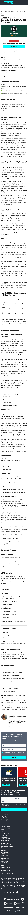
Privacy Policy (4, 822)
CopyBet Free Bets (5, 861)
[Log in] (26, 3)
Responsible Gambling (5, 826)
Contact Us (3, 816)
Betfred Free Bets (5, 858)
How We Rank (4, 817)
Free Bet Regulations (5, 828)
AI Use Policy (3, 825)
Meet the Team (4, 831)
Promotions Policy (4, 823)
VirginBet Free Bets (5, 855)
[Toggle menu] (1, 2)
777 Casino (3, 847)
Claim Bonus (14, 46)
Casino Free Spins (11, 7)
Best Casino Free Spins (6, 838)
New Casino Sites (4, 837)
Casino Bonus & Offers (5, 833)
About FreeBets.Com (5, 814)
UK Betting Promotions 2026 (7, 873)
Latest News (3, 829)
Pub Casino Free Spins (5, 843)
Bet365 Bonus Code (5, 853)
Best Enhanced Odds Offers (7, 869)
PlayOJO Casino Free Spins (6, 844)
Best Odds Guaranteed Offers (7, 872)
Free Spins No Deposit (5, 867)
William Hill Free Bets (5, 859)
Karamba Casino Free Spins (7, 846)
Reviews (2, 15)
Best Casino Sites (20, 7)
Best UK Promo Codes (5, 870)
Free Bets (3, 865)
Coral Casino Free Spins (6, 841)
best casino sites (22, 323)
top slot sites (23, 451)
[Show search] (23, 3)
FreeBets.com (9, 707)
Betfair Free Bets (4, 862)
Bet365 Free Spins (5, 840)
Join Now (14, 757)
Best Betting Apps (4, 852)
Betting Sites (3, 850)
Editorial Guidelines (5, 820)
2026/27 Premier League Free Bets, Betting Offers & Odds (13, 875)
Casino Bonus (4, 7)
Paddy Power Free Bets (6, 856)
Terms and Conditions (5, 819)
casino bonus (11, 285)
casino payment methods (19, 154)
